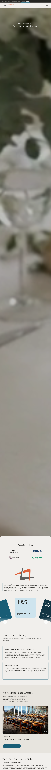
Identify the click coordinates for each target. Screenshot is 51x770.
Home (19, 23)
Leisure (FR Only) (6, 1)
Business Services (16, 1)
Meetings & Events (26, 1)
